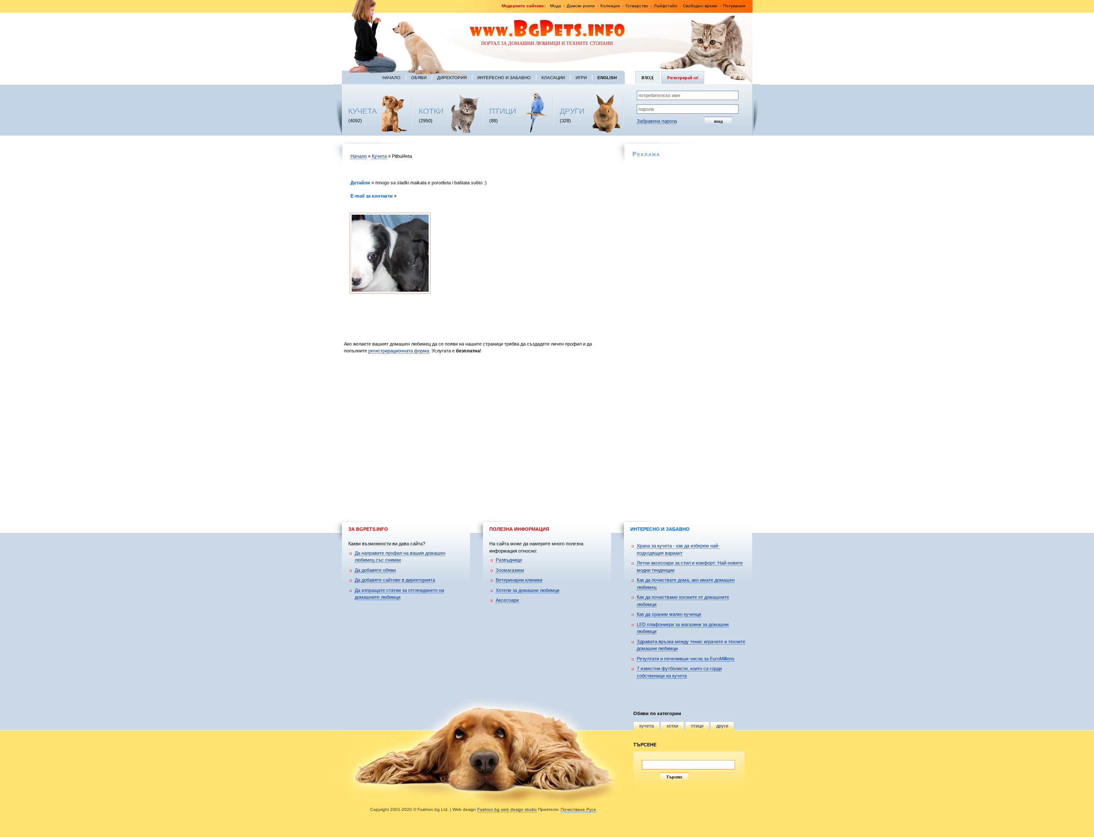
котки (672, 725)
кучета (646, 725)
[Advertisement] (477, 430)
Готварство (637, 5)
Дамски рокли (581, 5)
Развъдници (509, 559)
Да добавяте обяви (375, 570)
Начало (391, 77)
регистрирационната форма (398, 350)
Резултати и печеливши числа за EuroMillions (686, 658)
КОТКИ (431, 111)
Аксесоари (507, 600)
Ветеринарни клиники (519, 580)
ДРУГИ (572, 111)
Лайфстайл (665, 5)
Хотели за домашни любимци (527, 590)
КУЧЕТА (362, 111)
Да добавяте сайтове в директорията (395, 580)
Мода (555, 5)
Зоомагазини (510, 570)
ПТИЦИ (502, 111)
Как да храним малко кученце (669, 614)
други (722, 725)
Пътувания (734, 5)
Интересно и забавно (504, 77)
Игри (581, 77)
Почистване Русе (578, 809)
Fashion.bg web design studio (507, 809)
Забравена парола (657, 121)
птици (697, 725)
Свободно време (700, 5)
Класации (553, 77)
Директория (452, 77)
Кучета (379, 156)
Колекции (610, 5)
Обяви (418, 77)
